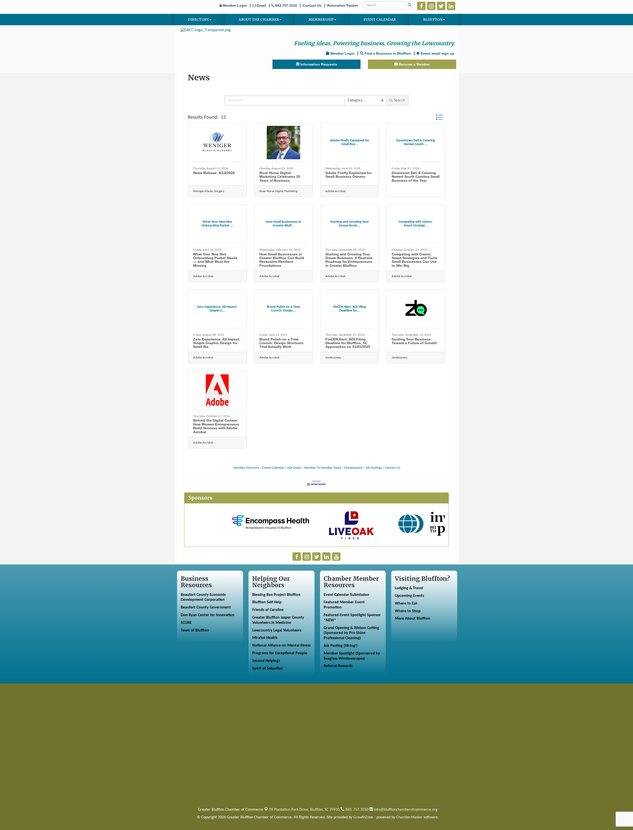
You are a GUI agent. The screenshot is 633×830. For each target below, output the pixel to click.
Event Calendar (379, 19)
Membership (321, 19)
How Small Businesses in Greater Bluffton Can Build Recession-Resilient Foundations (281, 260)
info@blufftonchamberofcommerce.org (405, 810)
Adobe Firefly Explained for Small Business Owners (348, 175)
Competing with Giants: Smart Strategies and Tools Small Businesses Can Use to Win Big (414, 260)
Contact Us (392, 468)
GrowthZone (363, 817)
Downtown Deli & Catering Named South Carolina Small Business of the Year (416, 176)
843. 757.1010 (356, 810)
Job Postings (373, 468)
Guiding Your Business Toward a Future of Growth (414, 341)
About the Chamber (259, 19)
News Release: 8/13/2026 (214, 173)
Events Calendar (273, 468)
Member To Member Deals (322, 468)
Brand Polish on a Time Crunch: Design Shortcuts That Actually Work (281, 343)
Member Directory (246, 468)
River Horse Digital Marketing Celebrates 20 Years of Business (279, 176)
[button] (439, 117)
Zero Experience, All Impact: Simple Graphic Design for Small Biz (216, 343)
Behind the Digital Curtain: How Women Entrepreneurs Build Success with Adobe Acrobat (216, 426)
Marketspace (353, 468)
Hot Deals (294, 468)
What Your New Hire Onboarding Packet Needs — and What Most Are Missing (215, 260)
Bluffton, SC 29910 (304, 810)
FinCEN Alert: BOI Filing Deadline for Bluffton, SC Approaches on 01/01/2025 (347, 343)
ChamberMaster (409, 817)
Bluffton (433, 19)
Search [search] (399, 100)
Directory (198, 19)
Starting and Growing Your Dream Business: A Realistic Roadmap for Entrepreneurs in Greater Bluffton (349, 260)
